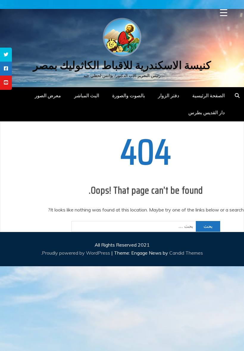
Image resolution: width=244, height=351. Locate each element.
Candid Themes (186, 253)
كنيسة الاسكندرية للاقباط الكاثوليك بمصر (122, 65)
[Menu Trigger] (223, 12)
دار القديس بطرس (206, 112)
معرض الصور (48, 95)
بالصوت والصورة (128, 95)
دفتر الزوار (168, 95)
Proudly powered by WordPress (76, 253)
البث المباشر (86, 95)
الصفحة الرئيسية (208, 95)
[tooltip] (6, 55)
